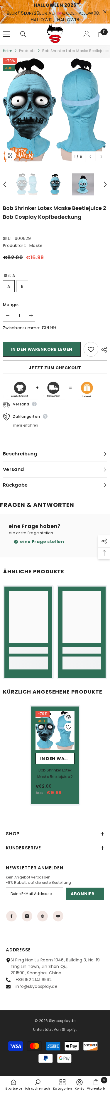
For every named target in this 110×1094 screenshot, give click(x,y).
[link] (28, 650)
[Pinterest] (42, 916)
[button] (90, 156)
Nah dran (105, 12)
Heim (7, 50)
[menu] (6, 34)
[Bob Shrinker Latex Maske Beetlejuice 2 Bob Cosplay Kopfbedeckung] (55, 730)
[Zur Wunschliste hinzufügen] (91, 349)
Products (27, 50)
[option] (55, 110)
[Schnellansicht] (68, 716)
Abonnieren (85, 894)
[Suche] (23, 34)
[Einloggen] (87, 34)
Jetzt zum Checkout (55, 368)
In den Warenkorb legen (41, 349)
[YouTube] (58, 916)
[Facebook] (11, 916)
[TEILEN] (102, 350)
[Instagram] (27, 916)
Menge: (11, 305)
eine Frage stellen (41, 542)
